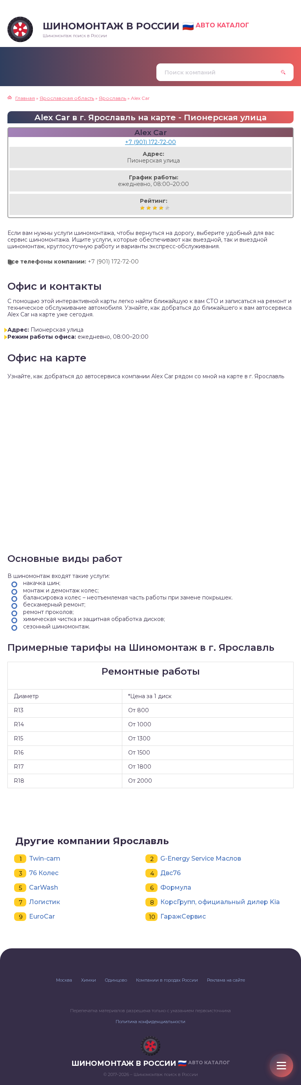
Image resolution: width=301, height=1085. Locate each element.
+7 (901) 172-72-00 (150, 142)
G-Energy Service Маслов (200, 858)
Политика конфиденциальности (150, 1021)
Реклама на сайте (226, 980)
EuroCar (42, 916)
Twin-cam (44, 858)
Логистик (44, 902)
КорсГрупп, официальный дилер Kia (220, 902)
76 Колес (43, 873)
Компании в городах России (167, 980)
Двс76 (170, 873)
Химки (88, 980)
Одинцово (116, 980)
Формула (175, 887)
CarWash (43, 887)
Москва (64, 980)
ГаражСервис (183, 916)
